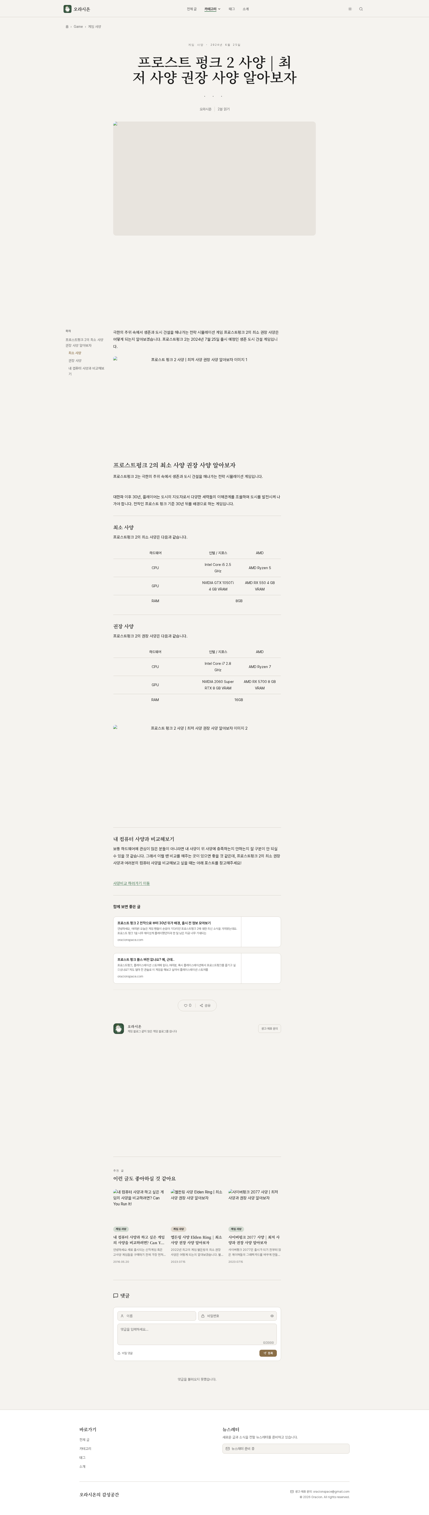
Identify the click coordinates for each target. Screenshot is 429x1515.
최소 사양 (75, 353)
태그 (232, 9)
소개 (246, 9)
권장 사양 (75, 361)
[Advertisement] (214, 280)
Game (78, 27)
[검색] (361, 8)
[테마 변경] (350, 8)
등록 (270, 1353)
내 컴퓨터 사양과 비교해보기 (86, 371)
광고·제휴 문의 (269, 1028)
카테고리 (210, 9)
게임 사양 (94, 27)
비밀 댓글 (127, 1353)
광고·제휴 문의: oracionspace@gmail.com (322, 1491)
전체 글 (192, 9)
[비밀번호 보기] (272, 1316)
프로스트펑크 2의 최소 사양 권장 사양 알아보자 (84, 342)
